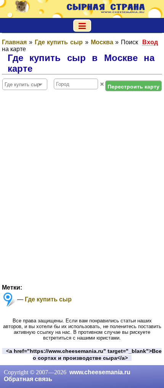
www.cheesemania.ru (99, 372)
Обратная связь (28, 379)
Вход (150, 42)
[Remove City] (102, 84)
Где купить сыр (48, 299)
